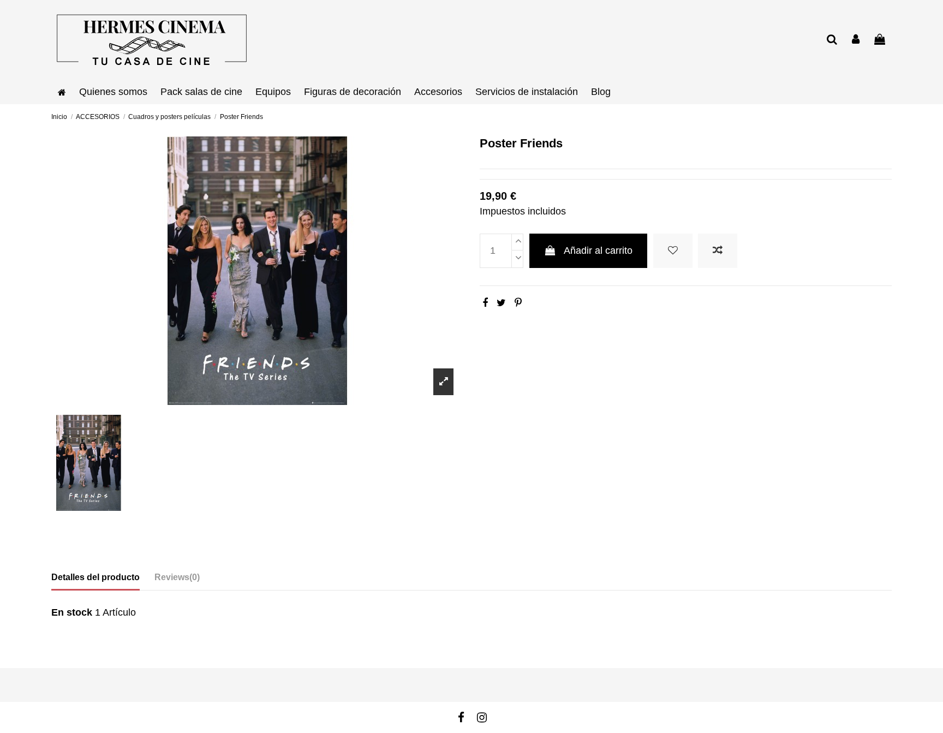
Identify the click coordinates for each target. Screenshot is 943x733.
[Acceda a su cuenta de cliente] (856, 40)
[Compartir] (485, 302)
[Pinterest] (518, 302)
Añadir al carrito (598, 250)
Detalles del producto (95, 577)
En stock (71, 612)
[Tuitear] (501, 302)
